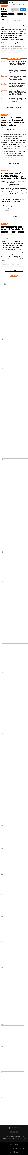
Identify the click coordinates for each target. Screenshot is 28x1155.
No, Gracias (15, 9)
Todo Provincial (10, 129)
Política (6, 1136)
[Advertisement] (14, 320)
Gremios (20, 1138)
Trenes (24, 1138)
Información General (19, 1136)
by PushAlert (12, 11)
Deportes (15, 1138)
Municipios (11, 1136)
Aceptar (23, 9)
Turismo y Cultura (7, 1138)
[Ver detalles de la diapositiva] (15, 351)
